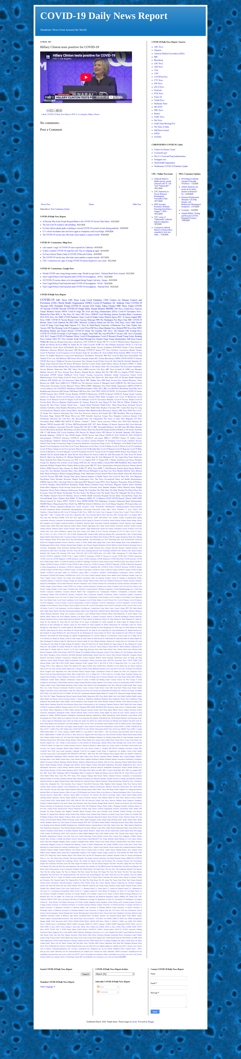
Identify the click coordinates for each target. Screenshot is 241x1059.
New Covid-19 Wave (117, 476)
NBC (100, 770)
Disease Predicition (46, 619)
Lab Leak (138, 345)
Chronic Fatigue (45, 586)
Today (131, 306)
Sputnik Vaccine (108, 847)
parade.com (92, 954)
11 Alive (128, 509)
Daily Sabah (44, 611)
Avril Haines (91, 531)
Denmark (93, 614)
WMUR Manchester (118, 924)
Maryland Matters (106, 756)
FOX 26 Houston (121, 377)
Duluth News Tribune (115, 649)
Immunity (120, 345)
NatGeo (105, 776)
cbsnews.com (132, 946)
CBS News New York (87, 391)
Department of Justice (124, 614)
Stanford (139, 847)
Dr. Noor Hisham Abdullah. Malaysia (100, 641)
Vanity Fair (137, 496)
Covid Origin (58, 377)
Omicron (73, 325)
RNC (85, 822)
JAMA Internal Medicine (119, 718)
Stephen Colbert (116, 487)
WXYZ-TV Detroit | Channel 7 (78, 421)
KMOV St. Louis (82, 732)
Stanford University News (92, 487)
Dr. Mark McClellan (120, 638)
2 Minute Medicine (53, 512)
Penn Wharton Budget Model (98, 803)
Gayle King (121, 677)
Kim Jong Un (132, 408)
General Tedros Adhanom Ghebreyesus (62, 680)
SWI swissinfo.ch (72, 833)
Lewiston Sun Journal (47, 748)
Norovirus (86, 413)
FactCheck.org (122, 460)
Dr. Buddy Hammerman (109, 625)
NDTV (42, 366)
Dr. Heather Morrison (132, 630)
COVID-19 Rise (57, 570)
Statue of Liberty (98, 850)
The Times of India (112, 419)
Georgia (76, 682)
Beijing (98, 372)
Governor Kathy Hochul (96, 688)
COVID (124, 358)
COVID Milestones (103, 559)
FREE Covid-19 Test (134, 353)
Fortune (48, 339)
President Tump (97, 485)
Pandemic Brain (121, 800)
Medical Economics (46, 762)
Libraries (77, 748)
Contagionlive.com (92, 592)
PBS (105, 356)
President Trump (62, 306)
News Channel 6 (77, 784)
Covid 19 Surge (46, 325)
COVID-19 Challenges (82, 562)
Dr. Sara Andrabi (50, 647)
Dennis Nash (112, 614)
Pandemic (97, 300)
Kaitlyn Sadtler (49, 737)
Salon (127, 833)
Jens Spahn (82, 721)
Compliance (109, 589)
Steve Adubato (132, 850)
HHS (116, 463)
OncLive (105, 795)
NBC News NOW (125, 410)
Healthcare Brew (107, 699)
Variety (75, 916)
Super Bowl (66, 853)
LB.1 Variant (60, 743)
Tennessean (98, 855)
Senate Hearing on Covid (122, 839)
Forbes (101, 317)
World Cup (73, 504)
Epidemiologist (88, 655)
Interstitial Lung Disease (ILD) (131, 715)
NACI (89, 770)
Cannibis (138, 394)
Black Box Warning (135, 537)
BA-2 (140, 531)
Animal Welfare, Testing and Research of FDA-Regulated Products (190, 215)
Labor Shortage (117, 743)
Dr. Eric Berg (90, 630)
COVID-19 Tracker (111, 570)
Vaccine (58, 311)
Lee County (110, 745)
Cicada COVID (68, 586)
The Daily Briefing (117, 490)
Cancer (53, 361)
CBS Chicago (64, 391)
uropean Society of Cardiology (64, 957)
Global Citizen (50, 685)
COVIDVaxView (70, 575)
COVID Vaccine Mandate (68, 394)
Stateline (106, 487)
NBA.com (94, 770)
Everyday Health (63, 660)
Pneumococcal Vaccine (65, 809)
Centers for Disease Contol (164, 149)
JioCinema (106, 721)
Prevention (44, 416)
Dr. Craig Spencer (52, 627)
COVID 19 (44, 334)
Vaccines (119, 334)
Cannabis (132, 575)
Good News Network (114, 685)
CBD (51, 551)
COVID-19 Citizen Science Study (102, 562)
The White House (92, 880)
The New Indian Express (52, 872)
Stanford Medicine (65, 850)
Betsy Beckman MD (105, 537)
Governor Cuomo (82, 688)
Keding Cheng (111, 737)
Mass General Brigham (127, 756)
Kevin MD (56, 740)
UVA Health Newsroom (66, 902)
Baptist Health (45, 537)
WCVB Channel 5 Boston (121, 498)
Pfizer (52, 314)
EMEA (55, 652)
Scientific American (93, 416)
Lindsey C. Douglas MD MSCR (105, 748)
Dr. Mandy (53, 638)
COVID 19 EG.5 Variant (69, 556)
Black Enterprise (45, 539)
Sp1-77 (78, 847)
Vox (105, 918)
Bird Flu (105, 372)
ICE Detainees (81, 707)
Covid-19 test (84, 328)
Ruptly (127, 831)
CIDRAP (94, 314)
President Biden (125, 314)
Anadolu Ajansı (45, 526)
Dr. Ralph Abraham (65, 644)
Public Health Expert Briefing (107, 820)
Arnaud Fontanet (69, 529)
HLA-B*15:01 (61, 693)
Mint (88, 410)
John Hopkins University (127, 721)
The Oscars (94, 872)
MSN (42, 347)
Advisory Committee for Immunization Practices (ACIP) (68, 520)
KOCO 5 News (93, 732)
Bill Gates (122, 427)
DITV (127, 608)
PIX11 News (105, 482)
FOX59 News (101, 666)
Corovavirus (50, 597)
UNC (136, 896)
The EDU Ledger (122, 863)
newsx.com (84, 954)
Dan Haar (62, 611)
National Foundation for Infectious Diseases (91, 778)
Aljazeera (157, 50)
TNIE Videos (134, 853)
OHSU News (101, 789)
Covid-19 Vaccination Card (98, 605)
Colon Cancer (62, 589)
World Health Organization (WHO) (75, 303)
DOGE (117, 452)
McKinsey (95, 759)
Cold (120, 586)
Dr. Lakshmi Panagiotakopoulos (80, 636)
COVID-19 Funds (65, 564)
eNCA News (159, 87)
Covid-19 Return (51, 605)
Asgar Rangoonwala (93, 529)
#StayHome (71, 388)
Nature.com (101, 322)
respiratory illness (102, 954)
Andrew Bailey (76, 526)
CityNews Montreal (89, 586)
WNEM (85, 501)
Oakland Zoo (123, 789)
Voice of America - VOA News (93, 918)
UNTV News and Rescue (61, 899)
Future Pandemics (63, 677)
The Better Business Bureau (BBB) (119, 858)
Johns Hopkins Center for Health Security (117, 724)
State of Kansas (86, 850)
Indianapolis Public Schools (66, 713)
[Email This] (48, 110)
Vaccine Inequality (52, 913)
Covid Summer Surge (78, 353)
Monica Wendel (127, 767)
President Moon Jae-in (93, 811)
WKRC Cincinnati (78, 924)
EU (82, 652)
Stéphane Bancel (55, 853)
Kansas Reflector (135, 468)
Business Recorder (111, 548)
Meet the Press (109, 762)
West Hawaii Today (46, 935)
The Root (125, 872)
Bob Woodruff (126, 539)
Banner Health (137, 534)
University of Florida (110, 905)
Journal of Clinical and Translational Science (103, 726)
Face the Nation (129, 666)
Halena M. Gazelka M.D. (109, 693)
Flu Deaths (115, 671)
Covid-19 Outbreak (81, 400)
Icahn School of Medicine (123, 707)
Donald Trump (122, 336)
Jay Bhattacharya (56, 721)
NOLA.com (134, 773)
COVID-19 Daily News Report (104, 15)
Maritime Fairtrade (61, 471)
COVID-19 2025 (125, 435)
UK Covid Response (78, 896)
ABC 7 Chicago (55, 515)
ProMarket (43, 817)
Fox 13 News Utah (103, 674)
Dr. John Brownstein (113, 454)
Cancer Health (111, 575)
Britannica (102, 545)
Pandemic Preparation (119, 482)
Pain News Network (108, 800)
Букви (116, 957)
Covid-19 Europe (60, 603)
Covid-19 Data (98, 361)
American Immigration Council (113, 523)
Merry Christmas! (79, 410)
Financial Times (57, 364)
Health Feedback (126, 696)
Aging (89, 520)
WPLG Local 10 (136, 924)
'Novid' (113, 509)
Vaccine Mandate (46, 369)
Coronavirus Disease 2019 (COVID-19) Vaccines (57, 594)
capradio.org (117, 946)
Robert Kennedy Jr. (83, 366)
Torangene (138, 883)
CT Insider (131, 438)
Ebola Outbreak (46, 460)
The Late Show (110, 869)
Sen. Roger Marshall (107, 839)
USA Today (95, 306)
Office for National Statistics (55, 792)
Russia (67, 416)
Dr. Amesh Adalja (57, 454)
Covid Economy (103, 597)
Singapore (54, 487)
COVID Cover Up (46, 559)
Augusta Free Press (73, 531)
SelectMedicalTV (93, 839)
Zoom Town (44, 946)
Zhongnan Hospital (130, 943)
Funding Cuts (137, 674)
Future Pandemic (51, 677)
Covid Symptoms (52, 446)
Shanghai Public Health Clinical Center (91, 842)
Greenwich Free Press (83, 691)
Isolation (95, 718)
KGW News (92, 468)
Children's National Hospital (64, 441)
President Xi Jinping (47, 814)
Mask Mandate (105, 328)
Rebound (58, 825)
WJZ (134, 921)
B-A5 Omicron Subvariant (107, 531)
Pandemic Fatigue (46, 803)
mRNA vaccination (121, 951)
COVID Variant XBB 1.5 (52, 562)
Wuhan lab (44, 342)
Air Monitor (96, 520)
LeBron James (101, 745)
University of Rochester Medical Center (75, 910)
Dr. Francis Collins (97, 454)
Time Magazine (127, 419)
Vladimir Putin (63, 498)
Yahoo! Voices (96, 421)
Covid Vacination (80, 600)
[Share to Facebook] (57, 110)
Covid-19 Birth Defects (94, 600)
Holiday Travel (121, 701)
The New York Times (116, 322)
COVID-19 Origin (75, 308)
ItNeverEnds (103, 718)
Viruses (77, 386)
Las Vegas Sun (58, 745)
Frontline (129, 674)
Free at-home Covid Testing (68, 463)
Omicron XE (97, 795)
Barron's (57, 537)
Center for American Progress (101, 578)
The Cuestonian (50, 863)
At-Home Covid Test (135, 529)
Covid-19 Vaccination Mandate (101, 400)
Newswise (67, 479)
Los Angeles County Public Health (130, 751)
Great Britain (132, 688)
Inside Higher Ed (106, 713)
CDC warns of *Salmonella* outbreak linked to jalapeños (163, 219)
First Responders (57, 671)
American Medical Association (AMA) (169, 53)
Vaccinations (132, 910)
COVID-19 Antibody (68, 562)
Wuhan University (84, 940)
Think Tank (126, 880)
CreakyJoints (95, 608)
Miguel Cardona (91, 765)
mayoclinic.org (56, 954)
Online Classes (121, 795)
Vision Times (78, 918)
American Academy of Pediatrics (72, 523)
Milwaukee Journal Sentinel (97, 474)
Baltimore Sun (112, 427)
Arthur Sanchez (80, 529)
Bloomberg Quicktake (55, 430)
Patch (85, 803)
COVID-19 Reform (135, 567)
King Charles (105, 740)
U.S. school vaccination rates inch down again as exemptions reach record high (73, 231)
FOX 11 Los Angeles (79, 114)
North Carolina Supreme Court (57, 787)
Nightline (108, 784)
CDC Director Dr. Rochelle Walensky (116, 432)
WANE (109, 918)
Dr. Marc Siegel (75, 638)
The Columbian (91, 490)
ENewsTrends (62, 652)
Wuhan (134, 325)
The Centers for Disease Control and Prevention (95, 861)
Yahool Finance (67, 943)
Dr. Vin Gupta (117, 457)
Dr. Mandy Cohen (63, 638)
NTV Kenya (72, 776)
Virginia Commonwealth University (57, 918)
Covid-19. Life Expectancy (57, 608)
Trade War (52, 886)
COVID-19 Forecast (52, 564)
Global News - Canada (76, 405)
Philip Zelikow (108, 806)
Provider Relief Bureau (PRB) (56, 820)
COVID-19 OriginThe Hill (91, 567)
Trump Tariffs (120, 886)
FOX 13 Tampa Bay (116, 663)
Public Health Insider (125, 820)
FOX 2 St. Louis (130, 663)
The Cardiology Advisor (70, 861)
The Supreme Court (127, 875)
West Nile (57, 935)
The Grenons (81, 866)
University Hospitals (101, 496)
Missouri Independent (104, 767)
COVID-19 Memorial (112, 564)
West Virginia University (69, 935)
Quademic (49, 822)
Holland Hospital (54, 465)
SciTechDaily (69, 347)
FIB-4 (58, 663)
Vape (71, 916)
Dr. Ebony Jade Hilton (63, 630)
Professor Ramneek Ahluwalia (91, 817)
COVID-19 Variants (58, 334)
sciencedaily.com (114, 954)
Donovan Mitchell (74, 619)
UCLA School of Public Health (113, 894)
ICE (74, 707)
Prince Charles (124, 814)
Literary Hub (137, 748)
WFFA (70, 921)
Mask (77, 380)
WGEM (92, 921)
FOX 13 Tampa (98, 460)
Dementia (48, 614)
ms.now (64, 954)
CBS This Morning (54, 328)
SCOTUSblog (55, 833)
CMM (109, 553)
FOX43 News (91, 666)
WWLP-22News (82, 929)
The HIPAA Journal (104, 866)
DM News (94, 328)
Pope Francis (92, 809)
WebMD (43, 504)
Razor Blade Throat (131, 822)
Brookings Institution (109, 430)
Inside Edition (106, 364)
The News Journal (84, 872)
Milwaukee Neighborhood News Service (128, 765)
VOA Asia (123, 910)
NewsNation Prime (47, 479)
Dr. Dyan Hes (70, 454)
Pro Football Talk (136, 814)
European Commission (63, 658)
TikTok (87, 883)
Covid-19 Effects (118, 446)
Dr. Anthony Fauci (122, 303)
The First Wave (134, 863)
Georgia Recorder (85, 682)
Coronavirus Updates (126, 594)
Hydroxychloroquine (82, 465)
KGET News (108, 729)
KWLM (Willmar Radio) (118, 734)
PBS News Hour (130, 328)
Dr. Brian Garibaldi (93, 625)
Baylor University (78, 537)
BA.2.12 (43, 534)
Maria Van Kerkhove (127, 754)
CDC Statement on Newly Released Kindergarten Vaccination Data (161, 195)
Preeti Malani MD (135, 809)
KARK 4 (129, 726)
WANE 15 (115, 918)
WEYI (65, 921)
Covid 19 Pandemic (47, 353)
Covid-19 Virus (132, 605)
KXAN (130, 734)
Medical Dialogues (52, 474)
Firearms (102, 669)
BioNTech (115, 388)
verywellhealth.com (89, 957)
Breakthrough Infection (47, 545)
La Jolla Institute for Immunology (88, 743)
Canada (131, 394)
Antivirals (138, 424)
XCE (101, 940)
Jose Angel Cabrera (71, 726)
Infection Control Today (91, 364)
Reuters (101, 308)
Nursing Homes (86, 789)
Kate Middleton (90, 737)
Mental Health (127, 762)
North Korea (58, 347)
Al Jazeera (113, 424)
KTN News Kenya (96, 734)
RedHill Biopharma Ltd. (69, 825)
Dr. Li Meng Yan (133, 636)
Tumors (58, 888)
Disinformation (73, 402)
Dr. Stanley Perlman (63, 647)
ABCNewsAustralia (80, 424)
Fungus (42, 677)
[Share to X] (54, 110)
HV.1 (79, 693)
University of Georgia (125, 905)
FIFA (62, 663)
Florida (108, 671)
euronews (106, 421)
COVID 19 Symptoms (86, 556)
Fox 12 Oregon (91, 674)
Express (43, 405)
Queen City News (59, 822)
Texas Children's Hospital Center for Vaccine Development (122, 855)
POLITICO (111, 334)
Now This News (96, 479)
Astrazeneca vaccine (120, 529)
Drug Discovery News (91, 649)
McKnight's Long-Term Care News (103, 471)
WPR (42, 927)
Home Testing (67, 465)
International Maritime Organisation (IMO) (91, 715)
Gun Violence (122, 691)
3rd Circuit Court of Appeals (102, 512)
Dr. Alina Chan (62, 622)
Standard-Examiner (129, 847)
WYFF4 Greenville (129, 929)
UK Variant (130, 896)
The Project (118, 872)
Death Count (85, 611)
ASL (110, 518)
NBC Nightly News (93, 380)
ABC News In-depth (114, 369)
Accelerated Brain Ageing (133, 518)
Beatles (87, 537)
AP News (58, 372)
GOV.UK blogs (90, 677)
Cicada (124, 441)
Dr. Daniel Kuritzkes (89, 627)
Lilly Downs (88, 748)
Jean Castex (67, 721)
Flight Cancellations (98, 671)
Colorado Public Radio (97, 397)
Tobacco (113, 883)
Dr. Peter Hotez (108, 377)
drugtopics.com (96, 949)
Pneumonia (77, 809)
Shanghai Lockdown (122, 416)
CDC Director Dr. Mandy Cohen (88, 432)
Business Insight (88, 548)
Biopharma (124, 537)
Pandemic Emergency (134, 800)
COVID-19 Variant (82, 331)
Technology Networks (48, 419)
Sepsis (134, 839)
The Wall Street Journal (132, 383)
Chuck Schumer (56, 586)
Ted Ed (91, 855)
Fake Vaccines (56, 669)
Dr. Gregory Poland (87, 402)
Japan (49, 721)
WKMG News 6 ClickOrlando (56, 924)
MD (69, 754)
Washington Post (98, 386)
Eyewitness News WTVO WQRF (126, 660)
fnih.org (42, 951)
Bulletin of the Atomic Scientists (130, 430)
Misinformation (96, 410)
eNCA (127, 504)
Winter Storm (78, 938)
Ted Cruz (85, 855)
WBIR (48, 921)
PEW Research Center (91, 482)
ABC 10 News (66, 424)
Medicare (82, 762)
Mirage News (85, 767)
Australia (84, 358)
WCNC (108, 498)
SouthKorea (72, 847)
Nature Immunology (115, 781)
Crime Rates (104, 608)
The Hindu (58, 493)
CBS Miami (74, 391)
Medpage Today (79, 474)
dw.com (104, 949)
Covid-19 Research (108, 336)
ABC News (61, 300)
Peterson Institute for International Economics (55, 806)
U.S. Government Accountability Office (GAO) (63, 891)
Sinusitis (139, 842)
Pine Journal (47, 809)
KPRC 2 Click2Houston (107, 468)
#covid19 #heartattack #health (50, 509)
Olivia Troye (131, 792)
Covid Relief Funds (50, 600)
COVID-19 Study (98, 570)
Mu (131, 474)
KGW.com (116, 729)
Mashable (116, 756)
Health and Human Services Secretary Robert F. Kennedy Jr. (65, 699)
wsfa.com (111, 957)
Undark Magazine (89, 902)
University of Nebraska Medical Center (102, 907)
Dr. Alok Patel (115, 361)
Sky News (67, 314)
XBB (79, 504)
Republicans (48, 828)
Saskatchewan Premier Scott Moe (59, 836)
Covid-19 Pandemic (102, 303)
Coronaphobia (122, 592)
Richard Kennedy (70, 828)
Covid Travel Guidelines (65, 600)
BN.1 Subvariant (117, 534)
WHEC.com (123, 921)
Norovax (134, 784)
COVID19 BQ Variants (56, 575)
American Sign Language (133, 523)
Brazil (98, 430)
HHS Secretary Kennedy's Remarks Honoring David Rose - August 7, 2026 (163, 208)
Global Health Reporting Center (67, 685)
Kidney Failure (76, 740)
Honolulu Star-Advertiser (65, 704)
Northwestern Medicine (88, 787)
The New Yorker (79, 493)
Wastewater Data (60, 369)
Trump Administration (117, 339)
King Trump (115, 740)
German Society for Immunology (118, 682)
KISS (47, 732)
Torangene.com (160, 159)
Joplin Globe (51, 726)
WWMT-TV (92, 929)
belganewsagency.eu (105, 946)
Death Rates (94, 611)
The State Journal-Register (92, 875)
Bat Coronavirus (66, 537)
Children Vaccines (129, 581)
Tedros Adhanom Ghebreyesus (66, 490)
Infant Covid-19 (88, 713)
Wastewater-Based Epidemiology (129, 501)
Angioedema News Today (96, 526)
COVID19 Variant (119, 438)
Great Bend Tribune (120, 688)
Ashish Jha (104, 529)
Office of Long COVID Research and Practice (81, 792)
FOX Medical (73, 666)
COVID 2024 (122, 556)
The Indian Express (86, 869)
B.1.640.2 (126, 531)
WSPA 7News (121, 927)
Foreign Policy (81, 674)
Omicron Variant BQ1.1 (55, 795)
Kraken (49, 743)
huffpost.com (88, 951)
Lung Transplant (61, 754)
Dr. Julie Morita (50, 636)
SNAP (63, 833)
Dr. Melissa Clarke (58, 641)
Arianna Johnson (45, 529)
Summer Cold (136, 416)
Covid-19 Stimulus (63, 452)
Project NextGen (124, 817)
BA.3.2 (90, 427)
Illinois (45, 710)
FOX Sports (82, 666)
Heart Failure (60, 701)
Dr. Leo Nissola (110, 636)
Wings (47, 938)
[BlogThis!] (51, 110)
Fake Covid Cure (45, 669)
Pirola (55, 809)
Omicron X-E (87, 795)
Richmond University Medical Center (88, 828)
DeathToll (102, 611)
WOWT (127, 924)
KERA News (55, 729)
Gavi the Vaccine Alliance (94, 463)
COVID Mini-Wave (117, 559)
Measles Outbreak (105, 759)
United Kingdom (101, 902)
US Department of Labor (103, 899)
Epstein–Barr (98, 655)
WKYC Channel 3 (99, 924)
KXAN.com (56, 380)
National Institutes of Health (91, 476)
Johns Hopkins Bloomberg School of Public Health (76, 408)
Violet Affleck (131, 916)
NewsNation (89, 356)
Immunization (107, 465)
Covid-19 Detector (136, 600)
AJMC (96, 518)
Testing (81, 490)
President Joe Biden (47, 811)
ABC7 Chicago (118, 515)
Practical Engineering (105, 809)
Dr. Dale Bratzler (76, 627)
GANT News (80, 677)
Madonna (106, 754)
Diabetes (67, 616)
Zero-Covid (105, 504)
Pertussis (126, 803)
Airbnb (112, 520)
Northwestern (84, 479)
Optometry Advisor (58, 798)
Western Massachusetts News (58, 504)
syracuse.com (124, 954)
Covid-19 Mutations (91, 603)
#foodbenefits (65, 509)
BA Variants (75, 427)
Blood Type (70, 539)
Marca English (115, 754)
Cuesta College (119, 608)
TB (128, 853)
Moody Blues (44, 770)
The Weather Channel (48, 496)
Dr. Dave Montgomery (104, 627)
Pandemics (56, 803)
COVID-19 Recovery (121, 567)
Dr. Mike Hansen (113, 619)
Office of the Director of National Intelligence (111, 792)
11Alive (95, 388)
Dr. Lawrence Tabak (97, 636)
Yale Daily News (82, 943)
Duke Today (103, 649)
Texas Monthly (64, 858)
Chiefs (96, 581)
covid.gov (74, 949)
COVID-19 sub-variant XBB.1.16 (58, 572)
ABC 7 (46, 515)
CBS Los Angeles (121, 372)
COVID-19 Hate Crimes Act (81, 564)
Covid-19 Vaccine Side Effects (89, 377)
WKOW (69, 924)
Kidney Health (86, 740)
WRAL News (85, 927)
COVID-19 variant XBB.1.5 (80, 572)
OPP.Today (110, 789)
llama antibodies (108, 951)
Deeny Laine (119, 611)
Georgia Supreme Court (99, 682)
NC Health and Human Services (103, 773)
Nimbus (75, 479)
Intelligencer (72, 715)
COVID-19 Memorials (74, 567)
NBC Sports (48, 773)
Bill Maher (131, 427)
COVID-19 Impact (93, 350)
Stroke (47, 853)
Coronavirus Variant (128, 375)
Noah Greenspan (116, 784)
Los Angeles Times (86, 334)
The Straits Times (107, 875)
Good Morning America (108, 314)
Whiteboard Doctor (116, 935)
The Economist (126, 366)
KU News (106, 734)
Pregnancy (138, 413)
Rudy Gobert (119, 831)
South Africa (128, 844)
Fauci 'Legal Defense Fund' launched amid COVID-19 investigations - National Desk (76, 287)
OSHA (116, 789)
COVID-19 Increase (97, 564)
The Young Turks (115, 880)
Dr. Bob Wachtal (81, 625)
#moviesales (87, 509)
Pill (41, 809)
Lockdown (92, 322)
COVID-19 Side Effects (84, 570)
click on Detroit (45, 949)
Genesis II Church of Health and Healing (90, 680)
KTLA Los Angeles (83, 734)
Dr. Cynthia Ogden (65, 627)
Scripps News (107, 416)
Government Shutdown (67, 688)
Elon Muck (44, 655)
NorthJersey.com (73, 787)
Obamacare (132, 789)
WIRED (57, 421)
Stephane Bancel (121, 850)
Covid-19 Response (122, 449)
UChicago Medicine (131, 894)
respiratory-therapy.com (66, 507)
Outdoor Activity (130, 798)
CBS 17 (43, 432)
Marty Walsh (79, 756)
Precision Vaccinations (120, 809)
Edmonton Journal (103, 652)
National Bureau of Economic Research (53, 778)
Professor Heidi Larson (72, 817)
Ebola (116, 353)
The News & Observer (69, 872)
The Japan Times (99, 869)
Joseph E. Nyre (83, 726)
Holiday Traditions (109, 701)
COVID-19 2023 (111, 435)
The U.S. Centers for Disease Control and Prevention (69, 877)
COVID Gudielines (90, 559)
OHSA (94, 789)
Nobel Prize (127, 784)
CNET (98, 391)
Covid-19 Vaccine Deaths (124, 400)
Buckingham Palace (54, 548)
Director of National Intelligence (118, 616)
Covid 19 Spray (67, 597)
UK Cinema (66, 896)
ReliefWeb (81, 825)
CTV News (106, 350)
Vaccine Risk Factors (96, 913)
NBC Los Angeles (132, 770)
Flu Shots (122, 671)
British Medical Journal (114, 545)
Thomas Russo (45, 883)
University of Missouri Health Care (75, 907)
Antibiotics (119, 526)
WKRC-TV (89, 924)
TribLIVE (85, 886)
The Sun (117, 875)
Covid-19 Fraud (70, 377)
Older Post (137, 204)
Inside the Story (118, 713)
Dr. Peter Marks (53, 644)
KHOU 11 (132, 364)
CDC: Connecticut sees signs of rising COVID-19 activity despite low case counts (75, 261)
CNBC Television (80, 322)
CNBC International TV (119, 553)
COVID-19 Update (124, 570)
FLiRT (98, 345)
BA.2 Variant (99, 358)
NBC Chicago (64, 476)
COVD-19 (105, 391)
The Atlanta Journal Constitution (96, 858)
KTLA (64, 734)
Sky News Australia (82, 347)
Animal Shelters (110, 526)
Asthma (110, 529)
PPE (83, 800)
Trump (101, 886)
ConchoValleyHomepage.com (123, 589)
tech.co (131, 954)
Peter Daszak (137, 803)
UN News (138, 419)
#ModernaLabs (110, 507)
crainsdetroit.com (84, 949)
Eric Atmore (107, 655)
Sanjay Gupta (133, 833)
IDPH (88, 707)
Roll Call (104, 831)
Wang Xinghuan (53, 932)
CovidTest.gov (85, 608)
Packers (98, 800)
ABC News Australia (89, 515)
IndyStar (79, 713)
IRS (91, 465)
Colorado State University (77, 589)
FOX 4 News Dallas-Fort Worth (57, 666)
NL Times (125, 773)
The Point (110, 872)
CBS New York (72, 551)
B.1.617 (119, 531)
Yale (74, 943)
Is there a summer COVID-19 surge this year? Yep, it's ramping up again (71, 251)
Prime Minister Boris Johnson (64, 366)
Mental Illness (137, 762)
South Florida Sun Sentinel (58, 847)
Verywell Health (46, 498)
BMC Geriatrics (89, 534)
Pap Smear (64, 803)
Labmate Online (106, 743)
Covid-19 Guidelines (134, 446)
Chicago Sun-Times (75, 581)
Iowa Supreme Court (68, 718)
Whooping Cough (130, 935)
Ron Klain (111, 831)
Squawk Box (118, 847)
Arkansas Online (57, 529)
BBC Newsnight (100, 427)
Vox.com (51, 358)
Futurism (73, 677)
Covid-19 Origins (66, 400)
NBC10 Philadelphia (72, 773)
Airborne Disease (120, 520)
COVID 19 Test (62, 435)
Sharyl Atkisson (110, 842)
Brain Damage (116, 542)
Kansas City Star (61, 737)
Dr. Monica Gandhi (81, 641)
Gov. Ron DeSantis (108, 345)
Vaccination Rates (47, 421)
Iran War (89, 718)
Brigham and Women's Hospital (87, 545)
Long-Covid (69, 356)
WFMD (75, 921)
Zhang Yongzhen (117, 504)
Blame (54, 539)
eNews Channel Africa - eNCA (131, 949)
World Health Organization (116, 386)
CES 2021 (84, 553)
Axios (127, 322)
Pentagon (51, 485)
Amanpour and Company (51, 523)
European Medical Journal (97, 658)
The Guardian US (91, 866)
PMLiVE (78, 800)
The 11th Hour (64, 419)
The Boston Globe (99, 366)
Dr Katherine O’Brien (100, 619)
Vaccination (55, 386)
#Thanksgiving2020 (122, 507)
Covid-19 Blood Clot (109, 600)
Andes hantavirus (65, 526)
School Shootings (85, 836)
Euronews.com (68, 460)
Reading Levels (49, 825)
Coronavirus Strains (111, 594)
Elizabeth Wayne (132, 652)
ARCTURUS (103, 518)
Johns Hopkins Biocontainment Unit (56, 724)
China (81, 317)
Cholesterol (83, 583)
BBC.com (107, 388)
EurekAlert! (126, 655)
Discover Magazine (59, 402)
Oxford (47, 800)
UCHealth (53, 894)
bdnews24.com (94, 946)
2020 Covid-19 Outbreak (68, 512)
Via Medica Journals (98, 916)
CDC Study (71, 553)
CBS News (73, 300)
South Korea (76, 487)
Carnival (59, 578)
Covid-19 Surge (74, 311)
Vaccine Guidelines (104, 347)
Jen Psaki (74, 721)
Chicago (65, 581)
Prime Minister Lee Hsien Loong (108, 814)
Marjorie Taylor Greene (63, 410)
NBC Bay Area (100, 334)
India (67, 325)
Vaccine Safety (114, 496)
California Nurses (100, 575)
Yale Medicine (61, 358)
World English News (99, 938)
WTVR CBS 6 (55, 929)
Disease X (135, 452)
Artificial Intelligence (48, 427)
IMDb (93, 707)
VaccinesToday (127, 496)
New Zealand (123, 380)
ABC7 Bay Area (107, 515)
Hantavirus (59, 356)
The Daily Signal (74, 863)
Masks (139, 364)
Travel (60, 496)
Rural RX (133, 831)
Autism (91, 358)
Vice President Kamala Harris (116, 916)
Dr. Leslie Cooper (121, 636)
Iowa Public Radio (55, 718)
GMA (54, 339)
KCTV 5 (47, 729)
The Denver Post (85, 863)
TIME (60, 317)
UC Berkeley (112, 891)
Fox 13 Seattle (115, 674)
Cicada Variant (81, 397)
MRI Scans (91, 754)
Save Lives (75, 836)
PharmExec (93, 806)
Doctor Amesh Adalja (60, 619)
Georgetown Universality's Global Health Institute (56, 682)
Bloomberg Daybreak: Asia (83, 539)
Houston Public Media (121, 704)
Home (91, 204)
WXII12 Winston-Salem (105, 929)
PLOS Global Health (58, 800)
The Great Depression (69, 866)
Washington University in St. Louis (96, 932)
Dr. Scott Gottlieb (106, 353)
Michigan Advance (56, 765)
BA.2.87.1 (63, 534)
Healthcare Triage (136, 699)
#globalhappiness (76, 509)
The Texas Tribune (134, 493)
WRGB (101, 927)
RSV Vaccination (93, 822)
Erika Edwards (116, 655)
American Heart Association (93, 523)
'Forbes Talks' (105, 509)
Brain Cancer (106, 542)
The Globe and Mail (55, 866)
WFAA (83, 386)
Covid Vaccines (80, 320)
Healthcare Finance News (121, 699)
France (123, 674)
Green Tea (72, 691)
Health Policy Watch (108, 405)
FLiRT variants (88, 663)
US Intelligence (128, 899)
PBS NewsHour (119, 413)
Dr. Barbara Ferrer (133, 622)
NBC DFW (121, 770)
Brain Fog (91, 430)
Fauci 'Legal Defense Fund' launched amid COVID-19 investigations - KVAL (73, 283)
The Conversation (113, 366)
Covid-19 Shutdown (48, 452)
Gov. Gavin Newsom (52, 688)
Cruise (111, 608)
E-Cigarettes (48, 652)
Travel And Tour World (63, 886)
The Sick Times (54, 875)
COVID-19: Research (98, 572)
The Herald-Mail (116, 866)
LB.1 (53, 743)
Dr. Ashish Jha (73, 345)
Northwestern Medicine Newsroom (108, 787)
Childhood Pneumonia (114, 581)
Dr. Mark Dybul (108, 638)
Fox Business (51, 463)
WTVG (47, 929)
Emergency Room (54, 655)
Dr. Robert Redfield (103, 644)
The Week (82, 880)
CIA (104, 553)
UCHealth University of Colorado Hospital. (72, 894)
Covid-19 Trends (93, 452)
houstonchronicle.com (76, 951)
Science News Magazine (121, 836)
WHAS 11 (107, 921)
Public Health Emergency (88, 820)
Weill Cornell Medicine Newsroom (130, 932)
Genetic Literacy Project (113, 680)
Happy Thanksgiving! (58, 696)
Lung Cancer (51, 754)
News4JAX (87, 784)
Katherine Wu (101, 737)
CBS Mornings (80, 350)
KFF (49, 380)
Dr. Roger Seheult (116, 644)
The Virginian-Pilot (72, 880)
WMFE (108, 924)
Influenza (43, 380)
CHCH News (97, 553)
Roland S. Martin (95, 831)
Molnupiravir (116, 767)
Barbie (52, 537)
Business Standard (125, 548)
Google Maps (131, 685)
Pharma (99, 806)
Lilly (82, 748)
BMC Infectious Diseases (103, 534)
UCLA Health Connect (94, 894)
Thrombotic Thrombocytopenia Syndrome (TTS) (67, 883)
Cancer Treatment (122, 575)
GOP (81, 463)
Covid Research (53, 400)
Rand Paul (124, 356)
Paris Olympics (78, 803)
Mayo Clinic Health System (56, 759)
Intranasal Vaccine (135, 405)
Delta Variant (91, 308)
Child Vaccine (136, 322)
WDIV (134, 498)
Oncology (112, 795)
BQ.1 (125, 534)
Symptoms (44, 490)
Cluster (109, 586)
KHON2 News (126, 729)
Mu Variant (62, 770)
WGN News (100, 921)
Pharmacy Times (135, 380)
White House (82, 935)
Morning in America (110, 410)
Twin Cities (65, 888)
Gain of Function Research (105, 677)
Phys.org (129, 413)
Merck (82, 380)
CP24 (78, 575)
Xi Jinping (106, 940)
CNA (85, 342)
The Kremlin (67, 493)
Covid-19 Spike (74, 605)
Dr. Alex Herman (50, 622)
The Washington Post (108, 320)
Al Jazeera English (129, 317)
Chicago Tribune (88, 581)
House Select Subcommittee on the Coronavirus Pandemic (93, 704)
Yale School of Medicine (91, 504)
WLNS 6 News (75, 501)
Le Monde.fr (92, 745)
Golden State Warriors (85, 685)
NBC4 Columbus (86, 773)
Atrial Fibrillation (60, 531)
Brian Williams (61, 545)
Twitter (72, 888)
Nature (105, 476)
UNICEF (50, 899)
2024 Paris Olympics (131, 421)
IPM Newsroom (109, 707)
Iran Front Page (81, 718)
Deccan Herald (110, 611)
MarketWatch (49, 756)
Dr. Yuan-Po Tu (66, 649)
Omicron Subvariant (75, 482)
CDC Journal (51, 553)
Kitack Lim (138, 740)
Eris (140, 402)
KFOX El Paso (84, 729)
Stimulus (126, 487)
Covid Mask (126, 597)
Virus (71, 918)
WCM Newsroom (57, 921)
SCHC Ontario (45, 833)
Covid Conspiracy (63, 353)
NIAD (116, 773)
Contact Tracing (85, 375)
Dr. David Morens (129, 627)
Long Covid (86, 300)
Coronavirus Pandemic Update (106, 375)
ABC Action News (74, 358)
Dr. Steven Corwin (87, 647)
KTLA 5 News (71, 734)
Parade (70, 803)
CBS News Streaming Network (88, 551)
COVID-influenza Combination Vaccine (120, 572)
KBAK (134, 726)
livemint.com (98, 951)
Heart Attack (132, 463)
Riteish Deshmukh (117, 828)
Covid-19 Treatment (79, 452)
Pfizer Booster (76, 806)
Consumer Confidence (54, 592)
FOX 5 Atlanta (110, 460)
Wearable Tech (113, 932)
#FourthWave (100, 507)
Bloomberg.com (70, 430)
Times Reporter (105, 883)
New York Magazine (134, 476)
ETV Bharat (76, 652)
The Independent (96, 419)
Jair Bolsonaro (132, 718)
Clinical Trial (45, 443)
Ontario (49, 798)
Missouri (94, 767)
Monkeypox (79, 356)
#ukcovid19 (96, 509)
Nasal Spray (75, 476)
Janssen (67, 468)
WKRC (89, 386)
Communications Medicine (95, 589)
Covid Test (64, 446)
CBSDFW (113, 551)
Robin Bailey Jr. (59, 831)
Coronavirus (137, 314)
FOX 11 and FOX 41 (101, 663)
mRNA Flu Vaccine (48, 507)
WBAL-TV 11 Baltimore (96, 498)
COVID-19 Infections (61, 438)
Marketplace (58, 756)
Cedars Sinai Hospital (74, 578)
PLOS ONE (70, 800)
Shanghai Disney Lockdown (68, 842)
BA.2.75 (57, 534)
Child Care (103, 581)
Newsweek (99, 356)
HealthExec (90, 699)
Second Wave (44, 839)
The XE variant (104, 880)
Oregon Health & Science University (78, 798)
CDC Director (122, 551)
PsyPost (125, 485)
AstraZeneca (78, 342)
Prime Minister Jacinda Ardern (65, 814)
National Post (79, 781)
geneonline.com (136, 504)
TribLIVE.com (94, 886)
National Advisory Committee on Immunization (125, 776)
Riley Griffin (106, 828)
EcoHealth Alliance (89, 652)
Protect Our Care (136, 817)
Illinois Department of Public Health (61, 710)
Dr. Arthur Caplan (120, 622)
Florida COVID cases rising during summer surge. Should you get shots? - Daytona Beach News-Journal (84, 273)
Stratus (93, 347)
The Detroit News (131, 490)
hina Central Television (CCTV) (57, 951)
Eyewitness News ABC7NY (104, 660)
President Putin (107, 811)
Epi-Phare (72, 655)
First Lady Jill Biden (125, 669)
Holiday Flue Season (95, 701)
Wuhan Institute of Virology (67, 940)
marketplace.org (45, 954)
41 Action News (117, 512)
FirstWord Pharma (77, 671)
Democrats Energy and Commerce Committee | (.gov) (70, 614)
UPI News (73, 899)
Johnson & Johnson (120, 364)
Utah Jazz (108, 910)
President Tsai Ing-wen (134, 811)
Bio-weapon (116, 537)
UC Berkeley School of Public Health (77, 496)
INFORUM (99, 707)
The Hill (69, 322)
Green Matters (63, 691)
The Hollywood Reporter (130, 866)
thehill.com (50, 957)
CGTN (90, 553)
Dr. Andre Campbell (106, 622)
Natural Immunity (102, 781)
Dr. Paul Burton (130, 641)
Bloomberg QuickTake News (131, 388)
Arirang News (68, 372)
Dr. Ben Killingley (53, 625)
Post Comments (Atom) (60, 209)
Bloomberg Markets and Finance (53, 331)
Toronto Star (44, 886)
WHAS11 (115, 921)
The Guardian (96, 331)
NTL (65, 776)
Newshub (59, 479)
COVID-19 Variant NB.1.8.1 (99, 342)
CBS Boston (51, 432)
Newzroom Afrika (98, 784)
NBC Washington (59, 773)
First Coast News (112, 669)
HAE (54, 693)
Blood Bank (61, 539)
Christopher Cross (136, 583)
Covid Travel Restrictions (78, 446)
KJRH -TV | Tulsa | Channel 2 (60, 732)
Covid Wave (94, 446)
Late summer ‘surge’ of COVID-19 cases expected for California (68, 247)
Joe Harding (114, 721)
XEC (70, 369)
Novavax (49, 366)
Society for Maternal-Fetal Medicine (68, 844)
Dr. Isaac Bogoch (102, 402)
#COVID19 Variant (120, 347)
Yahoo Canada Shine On (129, 940)
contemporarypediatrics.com (61, 949)
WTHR (128, 927)
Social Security (65, 487)
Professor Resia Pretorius (109, 817)
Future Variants (60, 405)
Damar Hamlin (54, 611)
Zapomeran (108, 943)
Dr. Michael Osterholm (73, 457)
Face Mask (120, 666)
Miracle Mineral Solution (71, 767)
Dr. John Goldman (115, 633)
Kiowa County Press (126, 740)
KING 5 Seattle (136, 729)
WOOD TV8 (93, 501)
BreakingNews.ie (136, 542)
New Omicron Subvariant (59, 413)
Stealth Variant (110, 850)
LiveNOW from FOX (47, 751)
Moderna (50, 311)
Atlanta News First (46, 531)
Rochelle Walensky (72, 831)
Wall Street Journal (134, 339)
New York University (64, 784)
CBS (111, 372)
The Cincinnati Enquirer (121, 861)
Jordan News (60, 726)
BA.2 (101, 388)
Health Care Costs (114, 696)
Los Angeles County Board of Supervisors (102, 751)
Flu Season (68, 364)
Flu (56, 317)
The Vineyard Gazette (58, 880)
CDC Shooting (61, 553)
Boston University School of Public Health (77, 542)
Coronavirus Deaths (135, 592)
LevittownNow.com (135, 745)
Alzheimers (44, 350)
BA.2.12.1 (49, 534)
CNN (106, 300)
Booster (71, 331)
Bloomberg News (114, 539)
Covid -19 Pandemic (113, 443)
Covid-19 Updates (107, 452)
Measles (120, 471)
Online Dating (132, 795)
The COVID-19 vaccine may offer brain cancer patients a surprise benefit (71, 235)
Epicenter (79, 655)
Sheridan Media (121, 842)
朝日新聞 (122, 957)
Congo (53, 443)
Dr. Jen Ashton (93, 353)
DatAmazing (70, 611)
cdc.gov (139, 946)
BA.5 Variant (50, 336)
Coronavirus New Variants (82, 361)
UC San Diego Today (131, 891)
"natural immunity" (82, 507)
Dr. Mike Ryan (69, 641)
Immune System (93, 710)
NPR (98, 320)
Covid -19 (58, 597)
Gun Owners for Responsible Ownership (103, 691)
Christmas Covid (114, 441)
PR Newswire (90, 800)
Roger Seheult (83, 831)
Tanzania (64, 855)
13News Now (116, 421)
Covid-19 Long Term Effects (70, 449)
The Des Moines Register (100, 863)
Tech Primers (77, 855)
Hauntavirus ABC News (95, 696)
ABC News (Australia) (133, 334)
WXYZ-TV (118, 929)
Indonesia (117, 465)
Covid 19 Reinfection (127, 397)
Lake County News (129, 743)
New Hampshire (50, 784)
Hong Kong (122, 405)
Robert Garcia (128, 828)
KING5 (42, 732)
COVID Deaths (75, 435)
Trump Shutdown (110, 886)
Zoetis (140, 943)
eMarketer (116, 949)
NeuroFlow (126, 781)
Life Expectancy (68, 380)
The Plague (102, 872)
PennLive (111, 803)
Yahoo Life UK (56, 943)
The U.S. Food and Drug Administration (170, 156)
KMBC (72, 732)
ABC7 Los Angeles (130, 515)
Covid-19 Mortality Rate (91, 449)
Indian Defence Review (115, 710)
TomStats (131, 883)
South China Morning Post (85, 339)
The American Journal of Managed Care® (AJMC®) (102, 383)
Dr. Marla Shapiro (133, 638)
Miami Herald (45, 765)
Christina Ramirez (123, 583)
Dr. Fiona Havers (82, 454)
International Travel (113, 715)
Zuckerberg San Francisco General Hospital (63, 946)
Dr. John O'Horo (127, 633)
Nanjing (90, 776)
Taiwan (51, 490)
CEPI (78, 553)
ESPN (70, 652)
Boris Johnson (82, 430)
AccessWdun (44, 520)
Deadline (77, 611)
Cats (64, 578)
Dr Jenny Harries (86, 619)
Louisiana (43, 754)
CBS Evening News (133, 331)
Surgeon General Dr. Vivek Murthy (114, 853)
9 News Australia (135, 347)
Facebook (139, 666)
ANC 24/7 (92, 424)
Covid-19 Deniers (123, 600)
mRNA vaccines (89, 369)
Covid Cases (78, 597)
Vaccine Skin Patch (110, 913)
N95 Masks (83, 770)
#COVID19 (61, 388)
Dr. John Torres (127, 454)
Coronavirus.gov (160, 153)
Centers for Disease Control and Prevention (57, 397)
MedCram (48, 347)
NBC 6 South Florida (110, 770)
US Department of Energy (85, 899)
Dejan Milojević (129, 611)
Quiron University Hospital (74, 822)
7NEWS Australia (53, 424)
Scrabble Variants (136, 836)
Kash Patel (70, 737)
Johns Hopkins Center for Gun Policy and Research (86, 724)
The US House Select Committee (98, 877)
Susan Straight (136, 487)
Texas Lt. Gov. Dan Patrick (49, 858)
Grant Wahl (109, 688)
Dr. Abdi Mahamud (125, 619)
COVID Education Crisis (74, 559)
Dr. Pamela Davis (119, 641)
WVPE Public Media (69, 929)
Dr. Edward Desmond (79, 630)
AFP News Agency (76, 518)
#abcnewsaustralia (136, 507)
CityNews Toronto (135, 441)
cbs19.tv (124, 946)
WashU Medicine (78, 932)
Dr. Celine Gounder (87, 345)
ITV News (98, 465)
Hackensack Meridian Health (91, 693)
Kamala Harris (122, 468)
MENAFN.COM (76, 754)
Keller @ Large (121, 737)
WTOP (134, 927)
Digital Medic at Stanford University (93, 616)
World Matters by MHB (129, 938)
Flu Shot (50, 405)
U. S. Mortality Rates (86, 888)
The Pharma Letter (93, 493)
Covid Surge (59, 325)
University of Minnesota (54, 907)
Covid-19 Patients (107, 449)
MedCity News (129, 471)
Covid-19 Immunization (75, 603)
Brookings (133, 545)
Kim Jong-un (96, 740)
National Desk (71, 778)
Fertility (85, 669)
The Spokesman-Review (68, 875)
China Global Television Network (68, 583)
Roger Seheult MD (56, 416)
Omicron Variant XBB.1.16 (73, 795)
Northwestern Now (126, 787)
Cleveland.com (101, 586)
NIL (120, 773)
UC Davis (120, 891)
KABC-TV (83, 468)
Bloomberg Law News (100, 539)
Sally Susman (119, 833)
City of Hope (77, 586)
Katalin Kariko (80, 737)
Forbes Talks (71, 674)
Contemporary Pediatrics (108, 592)
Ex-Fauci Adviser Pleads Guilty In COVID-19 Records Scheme (67, 254)
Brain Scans (126, 542)
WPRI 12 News (49, 927)
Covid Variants (72, 334)
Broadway (126, 545)
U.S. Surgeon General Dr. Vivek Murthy (93, 891)
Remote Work (102, 825)
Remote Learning (91, 825)
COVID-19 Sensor (70, 570)
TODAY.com (76, 383)
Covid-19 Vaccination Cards (117, 605)
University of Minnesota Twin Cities (116, 325)
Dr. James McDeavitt (57, 633)
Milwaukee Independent (106, 765)
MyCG (76, 770)
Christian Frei (102, 583)
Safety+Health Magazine (86, 833)
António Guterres (136, 526)
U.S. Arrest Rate (100, 888)
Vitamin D (44, 358)
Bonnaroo (58, 542)
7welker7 (126, 512)
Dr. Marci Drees (86, 638)
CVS (82, 575)
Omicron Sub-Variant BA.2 (102, 413)
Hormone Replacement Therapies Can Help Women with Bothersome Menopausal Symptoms (191, 202)
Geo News (126, 680)
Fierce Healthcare (93, 669)
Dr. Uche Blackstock (103, 457)
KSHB (59, 734)
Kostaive (43, 743)
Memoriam (118, 762)
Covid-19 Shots (63, 605)
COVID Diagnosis (59, 559)
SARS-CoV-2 (65, 383)
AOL (42, 336)
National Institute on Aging (49, 781)
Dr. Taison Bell (111, 647)
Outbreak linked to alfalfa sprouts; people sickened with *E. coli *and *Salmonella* (162, 182)
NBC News (122, 306)
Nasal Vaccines (111, 380)
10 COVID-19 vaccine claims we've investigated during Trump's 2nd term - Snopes (75, 280)
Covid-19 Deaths (91, 317)
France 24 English (47, 356)
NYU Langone (82, 776)
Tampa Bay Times (55, 855)
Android (84, 526)
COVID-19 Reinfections (88, 394)
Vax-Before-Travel (85, 916)
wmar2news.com (101, 957)
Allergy (133, 520)
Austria (83, 531)
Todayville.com (122, 883)
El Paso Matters (114, 652)
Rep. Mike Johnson (127, 825)
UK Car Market (56, 896)
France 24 (158, 97)
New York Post (76, 413)
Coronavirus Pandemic (81, 443)
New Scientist (67, 339)
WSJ (63, 421)
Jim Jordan (98, 721)
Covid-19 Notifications (107, 603)
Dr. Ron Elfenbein (128, 644)
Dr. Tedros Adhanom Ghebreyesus (128, 647)
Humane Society (67, 707)
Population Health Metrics (80, 485)
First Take (67, 671)
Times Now (95, 883)
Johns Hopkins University (106, 408)
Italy (109, 718)
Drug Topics (128, 457)
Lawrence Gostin (74, 745)
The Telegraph (121, 493)
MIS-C (85, 754)
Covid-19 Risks (136, 449)
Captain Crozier (50, 578)
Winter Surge (87, 938)
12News (135, 509)
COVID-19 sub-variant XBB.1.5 (97, 438)
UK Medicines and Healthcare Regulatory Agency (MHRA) (105, 896)
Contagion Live (112, 397)
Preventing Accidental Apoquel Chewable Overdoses (189, 181)
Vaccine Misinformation (81, 913)
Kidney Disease (65, 740)
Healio (106, 696)
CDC (51, 306)
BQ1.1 (130, 534)
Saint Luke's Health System (104, 833)
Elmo (140, 652)
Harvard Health (82, 696)
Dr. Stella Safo (76, 647)
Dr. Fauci (76, 314)
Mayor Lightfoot (85, 759)
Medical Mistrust (72, 762)
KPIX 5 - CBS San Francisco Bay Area (112, 732)
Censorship (86, 578)
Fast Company (76, 669)
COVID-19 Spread (106, 394)
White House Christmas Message (99, 935)
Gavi (115, 677)
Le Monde (83, 745)
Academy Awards (118, 518)
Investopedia (44, 718)
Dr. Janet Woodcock (70, 633)
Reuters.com (45, 383)
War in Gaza (63, 932)
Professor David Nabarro (56, 817)
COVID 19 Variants (134, 358)
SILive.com (75, 416)
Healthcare (97, 699)
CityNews (114, 350)
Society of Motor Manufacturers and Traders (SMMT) (99, 844)
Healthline (43, 701)
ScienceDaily (133, 356)
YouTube (91, 943)
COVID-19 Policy (107, 567)
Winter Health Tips (66, 938)
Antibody (127, 526)
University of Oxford (124, 907)
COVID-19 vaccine (80, 306)
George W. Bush (136, 680)
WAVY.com (123, 918)
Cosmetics (185, 210)
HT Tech (74, 693)
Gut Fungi (130, 691)
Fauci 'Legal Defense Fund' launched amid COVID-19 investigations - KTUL (73, 277)
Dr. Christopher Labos (125, 625)
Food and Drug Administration (55, 674)
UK (140, 356)
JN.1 (59, 339)
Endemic (122, 353)
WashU (70, 932)
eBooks (110, 949)
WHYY (65, 501)
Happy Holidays (131, 693)
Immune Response (81, 710)
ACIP (67, 518)
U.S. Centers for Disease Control (117, 888)
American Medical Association (61, 350)
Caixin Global (89, 575)
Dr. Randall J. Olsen (79, 644)
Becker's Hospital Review (85, 372)
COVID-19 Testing (121, 394)
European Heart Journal (80, 658)
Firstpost (87, 671)
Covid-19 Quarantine (123, 603)
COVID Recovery (130, 559)
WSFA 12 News (110, 927)
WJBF (130, 921)
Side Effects (131, 842)
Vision (55, 498)
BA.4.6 (70, 534)
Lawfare (66, 745)
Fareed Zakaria (66, 669)
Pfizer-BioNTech (62, 485)
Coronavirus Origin (64, 443)
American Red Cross (126, 424)
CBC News (85, 314)
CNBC (48, 320)
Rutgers (139, 831)
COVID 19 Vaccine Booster (62, 320)
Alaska (129, 520)
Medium (100, 762)
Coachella (115, 586)
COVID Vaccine (58, 308)
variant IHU (78, 957)
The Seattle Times (108, 493)
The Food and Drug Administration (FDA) (99, 311)
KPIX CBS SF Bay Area (133, 732)
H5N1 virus (48, 693)
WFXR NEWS (84, 921)
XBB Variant (94, 940)
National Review (89, 781)
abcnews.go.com (83, 946)
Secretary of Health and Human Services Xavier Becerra (68, 839)
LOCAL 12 (129, 345)
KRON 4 (53, 734)
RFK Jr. (59, 314)
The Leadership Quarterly (124, 869)
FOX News (49, 317)
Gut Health (138, 691)
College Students (51, 589)
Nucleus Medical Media (73, 789)
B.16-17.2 (134, 531)
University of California (60, 905)
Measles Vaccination (118, 759)
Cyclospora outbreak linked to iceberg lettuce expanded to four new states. (163, 231)
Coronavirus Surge (97, 443)
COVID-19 (47, 299)
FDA (42, 317)
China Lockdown (83, 441)
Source (121, 844)
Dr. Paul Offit (115, 402)
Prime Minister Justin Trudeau (86, 814)
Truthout (128, 886)
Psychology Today (73, 820)
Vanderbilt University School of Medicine (54, 916)
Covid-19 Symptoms (71, 328)
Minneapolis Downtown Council (51, 767)
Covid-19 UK (84, 605)
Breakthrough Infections (49, 391)
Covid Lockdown (115, 597)
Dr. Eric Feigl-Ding (102, 630)
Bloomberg (109, 358)
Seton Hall (48, 842)
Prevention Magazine (113, 485)
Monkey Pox (137, 767)
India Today (103, 710)
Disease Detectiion (136, 616)
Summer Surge (102, 339)
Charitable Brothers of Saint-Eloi (51, 581)
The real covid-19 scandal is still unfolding (59, 225)
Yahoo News (77, 369)
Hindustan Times (82, 701)
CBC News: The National (113, 331)
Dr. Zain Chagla (78, 649)
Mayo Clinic (123, 320)
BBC (130, 320)
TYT (46, 855)
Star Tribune (76, 850)
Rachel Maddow (105, 822)
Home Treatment (50, 704)
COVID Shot (45, 361)
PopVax (84, 809)
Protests (42, 820)
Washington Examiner (107, 501)
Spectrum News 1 (87, 847)
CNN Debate (133, 553)
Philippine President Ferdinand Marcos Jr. (128, 806)
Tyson (77, 888)
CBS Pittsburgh (104, 551)
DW (131, 608)
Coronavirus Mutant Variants (130, 350)
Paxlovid (131, 482)
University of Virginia (96, 910)
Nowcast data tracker (58, 789)
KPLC (42, 734)
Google (124, 685)
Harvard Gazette (71, 696)
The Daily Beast (103, 490)
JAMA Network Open (55, 468)
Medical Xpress (111, 317)
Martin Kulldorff (68, 756)
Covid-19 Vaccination (127, 311)
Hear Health (51, 701)
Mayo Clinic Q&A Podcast (79, 471)
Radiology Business (117, 822)
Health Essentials (135, 377)
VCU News (116, 910)
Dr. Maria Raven (96, 638)
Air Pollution (104, 520)
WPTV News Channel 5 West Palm (68, 927)
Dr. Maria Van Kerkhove (54, 457)
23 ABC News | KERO (84, 512)
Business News (99, 548)
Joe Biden (74, 468)
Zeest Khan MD (118, 943)
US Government (117, 899)
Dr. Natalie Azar (89, 457)
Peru (131, 803)
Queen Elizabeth (135, 485)
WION (64, 311)
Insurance (64, 715)
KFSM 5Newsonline (96, 729)
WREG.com (94, 927)
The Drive (113, 863)
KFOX (75, 729)
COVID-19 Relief (46, 570)
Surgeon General (96, 853)
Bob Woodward (136, 539)
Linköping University (125, 748)
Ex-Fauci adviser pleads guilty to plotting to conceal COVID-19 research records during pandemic (81, 228)
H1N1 (42, 693)
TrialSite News (76, 886)
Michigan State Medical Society (75, 765)
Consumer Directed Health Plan (74, 592)
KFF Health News (66, 729)
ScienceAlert (45, 487)
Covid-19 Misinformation (120, 342)
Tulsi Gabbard (50, 888)
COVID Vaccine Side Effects (93, 435)
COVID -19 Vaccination (118, 391)
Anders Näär (55, 526)
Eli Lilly (123, 652)
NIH (103, 380)
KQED (47, 734)
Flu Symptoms (132, 671)
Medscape (91, 320)
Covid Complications (90, 597)
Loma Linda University (64, 751)
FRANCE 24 (111, 666)
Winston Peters (55, 938)
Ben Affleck (94, 537)
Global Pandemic (93, 405)
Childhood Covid (71, 375)
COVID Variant (56, 375)
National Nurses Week (66, 781)
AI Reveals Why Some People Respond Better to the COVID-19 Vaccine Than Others (76, 221)
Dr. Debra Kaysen (50, 630)
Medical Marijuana (60, 762)
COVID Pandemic (71, 317)
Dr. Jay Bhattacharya (84, 633)
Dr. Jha (106, 633)
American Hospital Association (61, 342)
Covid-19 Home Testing (49, 449)
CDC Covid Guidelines (66, 432)
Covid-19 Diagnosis (47, 603)
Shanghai (55, 842)
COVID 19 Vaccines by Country (106, 556)
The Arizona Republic (77, 858)
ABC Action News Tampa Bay (71, 515)
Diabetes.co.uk (75, 616)
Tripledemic (137, 366)
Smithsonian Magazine (47, 844)
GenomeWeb (109, 463)
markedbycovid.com (135, 951)
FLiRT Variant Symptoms (73, 663)
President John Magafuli (63, 811)
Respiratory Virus (58, 828)
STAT (83, 416)
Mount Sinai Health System (118, 474)
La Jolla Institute (71, 743)
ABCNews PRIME (57, 518)
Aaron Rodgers (102, 424)
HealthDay (123, 463)
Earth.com (138, 457)
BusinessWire (44, 551)
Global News (129, 309)
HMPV (69, 693)
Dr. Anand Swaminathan (90, 622)
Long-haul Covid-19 (79, 751)
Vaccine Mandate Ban (66, 913)
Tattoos (70, 855)
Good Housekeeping (100, 685)
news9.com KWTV (73, 954)
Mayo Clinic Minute (73, 759)
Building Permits (75, 548)
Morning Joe (54, 770)
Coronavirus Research (95, 594)
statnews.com (52, 388)
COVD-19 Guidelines (53, 556)
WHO (139, 328)
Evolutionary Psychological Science (82, 660)
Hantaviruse (122, 693)
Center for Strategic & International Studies (127, 578)
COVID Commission (135, 556)
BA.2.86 (83, 427)
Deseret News (126, 452)
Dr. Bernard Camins (67, 625)
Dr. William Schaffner (129, 402)
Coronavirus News (81, 594)
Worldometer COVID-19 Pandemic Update (171, 166)
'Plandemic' (121, 509)
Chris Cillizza (92, 583)
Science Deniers (97, 836)
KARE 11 (122, 726)
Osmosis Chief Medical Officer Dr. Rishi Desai (107, 798)
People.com (119, 803)
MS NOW (99, 754)
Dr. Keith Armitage (62, 636)
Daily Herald (137, 608)
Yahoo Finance (109, 306)
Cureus (107, 361)
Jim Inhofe (90, 721)
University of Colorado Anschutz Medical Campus (85, 905)
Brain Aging (97, 542)
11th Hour (100, 369)
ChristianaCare (112, 583)
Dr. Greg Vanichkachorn (117, 630)
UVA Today (79, 902)
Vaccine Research (67, 386)
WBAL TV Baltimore (78, 498)
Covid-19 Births (105, 446)
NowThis (47, 789)
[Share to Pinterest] (60, 110)
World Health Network (113, 938)
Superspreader (75, 853)
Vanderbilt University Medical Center (129, 913)
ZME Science (99, 943)
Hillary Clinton (94, 114)
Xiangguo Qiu (115, 940)
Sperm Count (98, 847)
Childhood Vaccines (64, 361)
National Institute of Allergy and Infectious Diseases (124, 778)
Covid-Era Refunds (73, 608)
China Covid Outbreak (56, 322)
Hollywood (130, 701)
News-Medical (117, 328)
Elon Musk (57, 460)
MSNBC (110, 308)
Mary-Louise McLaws (91, 756)
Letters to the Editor (121, 745)
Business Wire (137, 548)
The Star (79, 875)
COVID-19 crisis (77, 438)
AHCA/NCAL (88, 518)
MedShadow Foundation (134, 759)
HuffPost (58, 707)
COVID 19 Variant (135, 391)
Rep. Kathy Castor (114, 825)
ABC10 (98, 515)
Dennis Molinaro (102, 614)
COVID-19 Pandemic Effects (67, 336)
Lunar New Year (46, 471)
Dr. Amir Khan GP (74, 622)
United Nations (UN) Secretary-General (121, 902)
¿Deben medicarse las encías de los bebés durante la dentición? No (189, 190)
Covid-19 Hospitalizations (90, 336)
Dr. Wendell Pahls (55, 649)
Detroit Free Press (57, 616)
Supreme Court (85, 853)
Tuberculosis (45, 386)
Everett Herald (52, 660)
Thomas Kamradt (136, 880)
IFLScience (77, 364)
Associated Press (63, 427)
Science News (108, 836)
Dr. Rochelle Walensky (130, 361)
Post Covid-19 (113, 356)
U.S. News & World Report (88, 325)
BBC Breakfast (78, 534)
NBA (57, 476)
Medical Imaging (66, 474)
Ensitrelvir (64, 655)
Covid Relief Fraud (129, 443)
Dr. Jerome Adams (98, 633)
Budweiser (65, 548)
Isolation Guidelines (47, 408)
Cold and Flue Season (130, 586)
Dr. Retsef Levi (91, 644)
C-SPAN (117, 358)
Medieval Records (91, 762)
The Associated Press (80, 419)
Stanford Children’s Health (49, 850)
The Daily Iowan (62, 863)
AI (123, 369)
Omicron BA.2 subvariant (57, 482)
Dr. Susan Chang (100, 647)
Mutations (70, 770)
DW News (119, 309)
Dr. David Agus (117, 627)
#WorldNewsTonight (84, 388)
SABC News (55, 383)
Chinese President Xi (99, 441)
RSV (120, 317)
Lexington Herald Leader (64, 748)
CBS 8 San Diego (60, 551)
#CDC (92, 507)
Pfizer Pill (85, 806)
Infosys (97, 713)
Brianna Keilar (72, 545)
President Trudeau (119, 811)
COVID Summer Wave (49, 394)
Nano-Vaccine (97, 776)
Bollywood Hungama (47, 542)
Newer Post (45, 204)
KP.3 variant (121, 408)
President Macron (78, 811)
